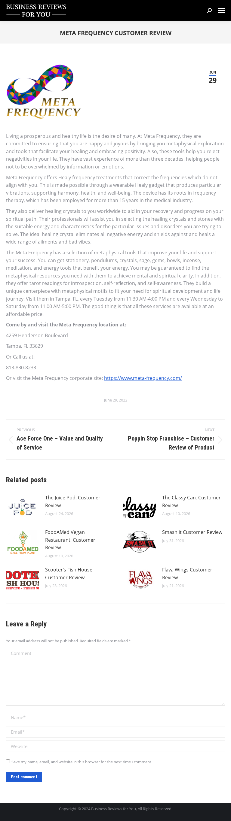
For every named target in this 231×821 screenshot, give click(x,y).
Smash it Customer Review (192, 532)
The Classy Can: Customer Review (191, 501)
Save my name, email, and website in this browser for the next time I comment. (81, 762)
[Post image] (22, 507)
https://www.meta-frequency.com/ (143, 378)
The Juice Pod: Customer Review (72, 501)
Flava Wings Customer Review (187, 573)
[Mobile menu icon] (221, 10)
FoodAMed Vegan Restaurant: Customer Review (70, 540)
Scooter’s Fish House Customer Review (68, 573)
